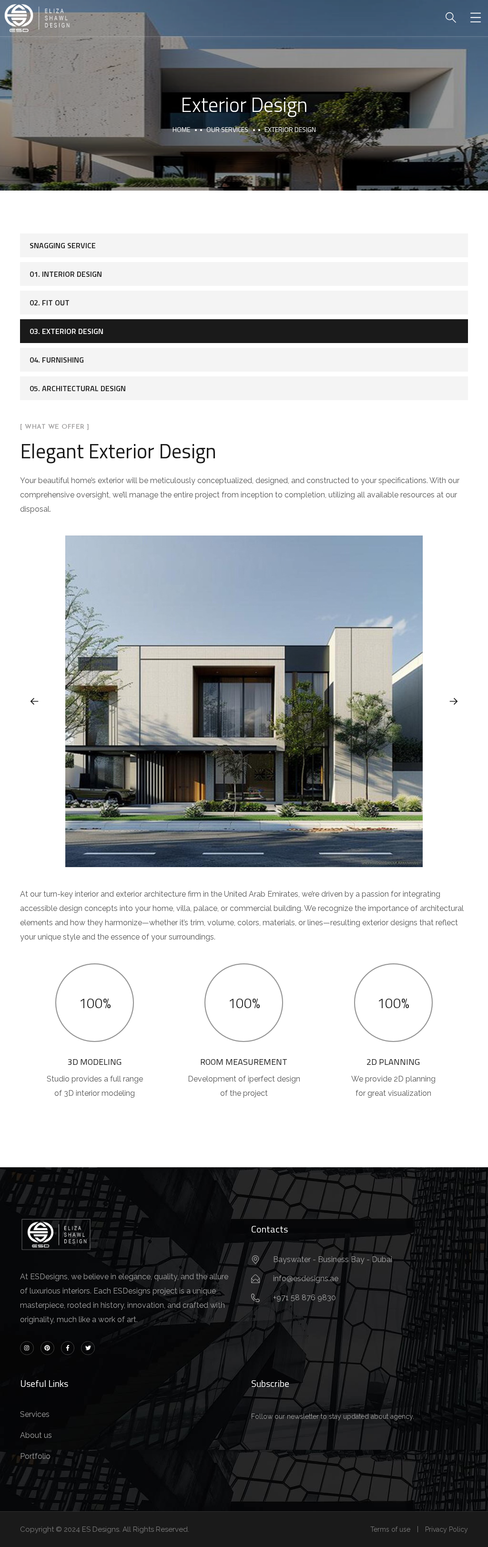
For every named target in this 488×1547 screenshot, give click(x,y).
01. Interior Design (66, 274)
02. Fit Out (50, 302)
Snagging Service (63, 245)
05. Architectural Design (78, 388)
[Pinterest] (47, 1348)
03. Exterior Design (66, 331)
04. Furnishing (57, 359)
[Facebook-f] (68, 1348)
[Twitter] (88, 1348)
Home (181, 129)
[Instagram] (27, 1348)
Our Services (227, 129)
